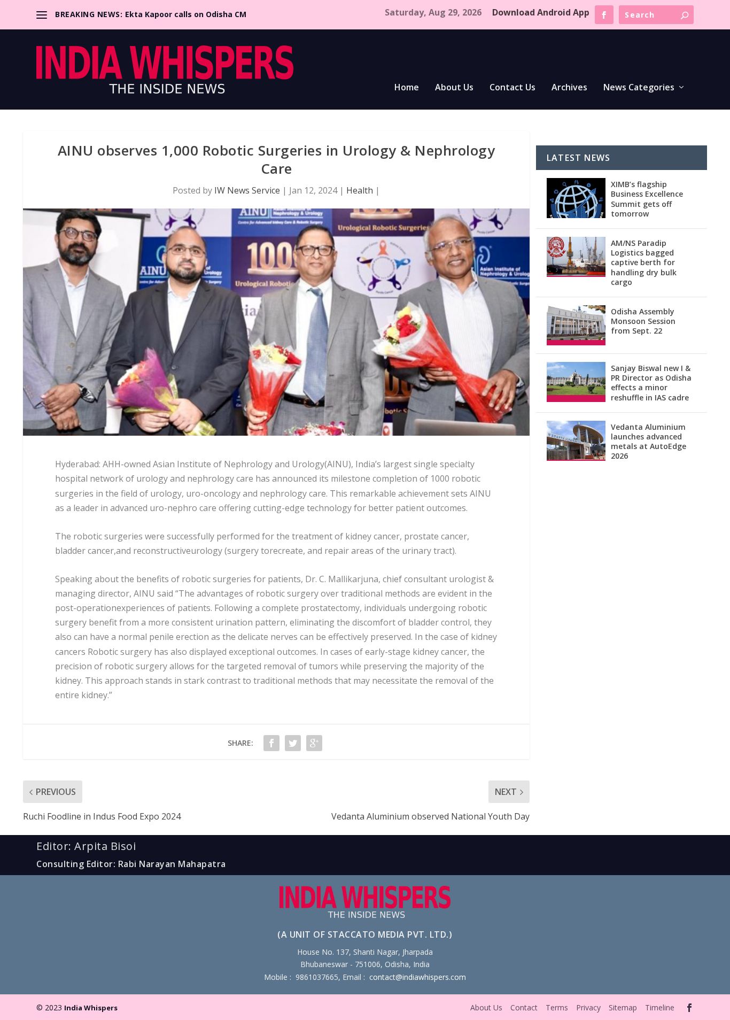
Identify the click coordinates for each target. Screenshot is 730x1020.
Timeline (659, 1007)
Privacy (588, 1007)
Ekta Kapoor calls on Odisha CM (185, 14)
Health (359, 190)
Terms (557, 1007)
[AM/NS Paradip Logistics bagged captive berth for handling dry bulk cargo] (576, 257)
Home (406, 88)
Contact (524, 1007)
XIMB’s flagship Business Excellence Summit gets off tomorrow (647, 199)
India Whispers (91, 1008)
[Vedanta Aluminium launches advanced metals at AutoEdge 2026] (576, 441)
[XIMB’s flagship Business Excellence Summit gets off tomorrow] (576, 198)
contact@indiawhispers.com (417, 977)
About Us (454, 88)
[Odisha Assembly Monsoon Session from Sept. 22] (576, 325)
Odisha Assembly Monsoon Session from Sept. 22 (643, 321)
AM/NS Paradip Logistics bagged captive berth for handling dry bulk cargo (644, 262)
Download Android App (540, 12)
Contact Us (512, 88)
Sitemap (623, 1007)
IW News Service (247, 190)
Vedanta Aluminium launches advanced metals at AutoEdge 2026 (648, 441)
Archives (569, 88)
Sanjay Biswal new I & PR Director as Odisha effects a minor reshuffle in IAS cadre (651, 383)
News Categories (638, 88)
